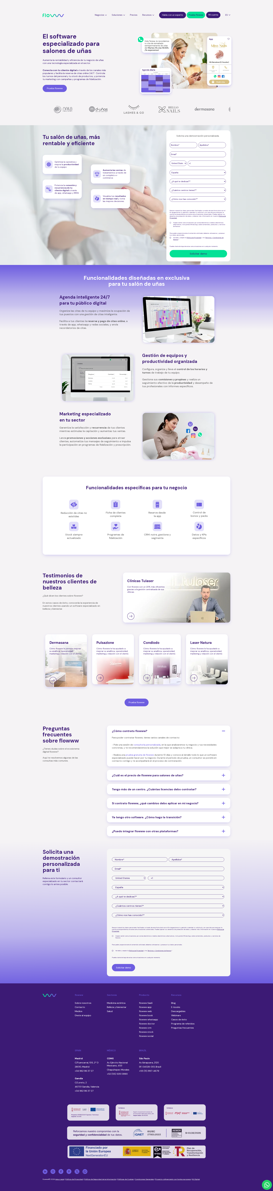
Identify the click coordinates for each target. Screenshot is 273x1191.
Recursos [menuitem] (147, 15)
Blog (173, 1002)
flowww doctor (147, 1023)
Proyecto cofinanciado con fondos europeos (173, 1179)
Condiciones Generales (144, 1179)
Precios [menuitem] (133, 15)
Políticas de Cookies (125, 1179)
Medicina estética (116, 1002)
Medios (78, 1011)
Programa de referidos (183, 1023)
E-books (175, 1007)
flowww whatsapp (148, 1019)
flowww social (146, 1036)
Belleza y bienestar (116, 1007)
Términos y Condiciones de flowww (159, 951)
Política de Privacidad (194, 238)
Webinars (176, 1015)
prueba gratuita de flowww (140, 754)
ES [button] (226, 15)
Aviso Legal (59, 1179)
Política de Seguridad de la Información (100, 1179)
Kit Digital (196, 1179)
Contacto (80, 1007)
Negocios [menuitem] (99, 15)
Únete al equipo (83, 1015)
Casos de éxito (179, 1019)
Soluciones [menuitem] (117, 15)
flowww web (145, 1011)
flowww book (146, 1015)
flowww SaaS (146, 1002)
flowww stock (146, 1031)
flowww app (145, 1007)
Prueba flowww (136, 702)
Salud (110, 1011)
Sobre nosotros (83, 1002)
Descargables (178, 1011)
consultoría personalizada (147, 744)
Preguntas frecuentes (182, 1027)
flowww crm (145, 1027)
